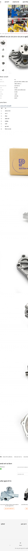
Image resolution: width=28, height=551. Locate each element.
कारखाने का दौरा (16, 2)
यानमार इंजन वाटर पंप (18, 456)
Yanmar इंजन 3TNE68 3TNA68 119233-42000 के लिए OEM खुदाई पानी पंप (9, 505)
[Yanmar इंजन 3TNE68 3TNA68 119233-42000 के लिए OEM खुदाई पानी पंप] (9, 493)
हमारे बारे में (7, 2)
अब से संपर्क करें (10, 508)
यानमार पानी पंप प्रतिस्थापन (7, 456)
